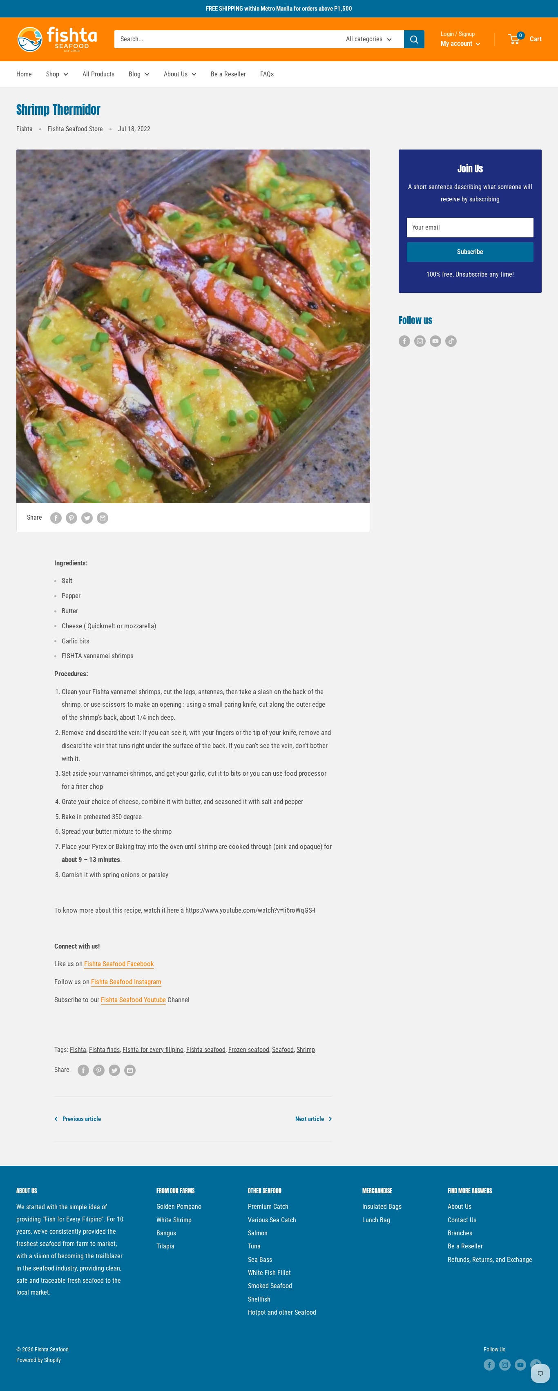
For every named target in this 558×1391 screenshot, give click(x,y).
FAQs (267, 74)
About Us (175, 74)
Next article (309, 1119)
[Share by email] (102, 517)
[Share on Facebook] (56, 517)
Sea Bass (260, 1260)
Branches (460, 1233)
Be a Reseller (228, 74)
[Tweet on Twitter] (87, 517)
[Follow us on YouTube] (435, 341)
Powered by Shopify (38, 1360)
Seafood (283, 1050)
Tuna (254, 1246)
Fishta (24, 129)
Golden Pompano (178, 1206)
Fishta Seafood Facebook (119, 964)
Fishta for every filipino (153, 1050)
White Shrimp (174, 1220)
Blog (135, 74)
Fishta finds (104, 1050)
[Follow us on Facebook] (404, 341)
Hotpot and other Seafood (282, 1312)
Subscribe (470, 252)
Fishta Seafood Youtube (133, 1000)
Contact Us (462, 1220)
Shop (52, 74)
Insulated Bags (382, 1206)
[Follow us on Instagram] (420, 341)
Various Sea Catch (272, 1220)
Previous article (81, 1119)
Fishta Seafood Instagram (126, 982)
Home (24, 74)
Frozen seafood (248, 1050)
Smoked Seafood (270, 1286)
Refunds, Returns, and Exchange (490, 1260)
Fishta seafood (205, 1050)
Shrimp (306, 1050)
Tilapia (165, 1246)
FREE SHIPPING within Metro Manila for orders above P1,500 (279, 8)
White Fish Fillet (269, 1273)
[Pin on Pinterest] (71, 517)
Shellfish (259, 1299)
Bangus (166, 1233)
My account (457, 43)
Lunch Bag (376, 1220)
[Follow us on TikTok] (451, 341)
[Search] (414, 39)
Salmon (258, 1233)
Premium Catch (268, 1206)
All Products (98, 74)
